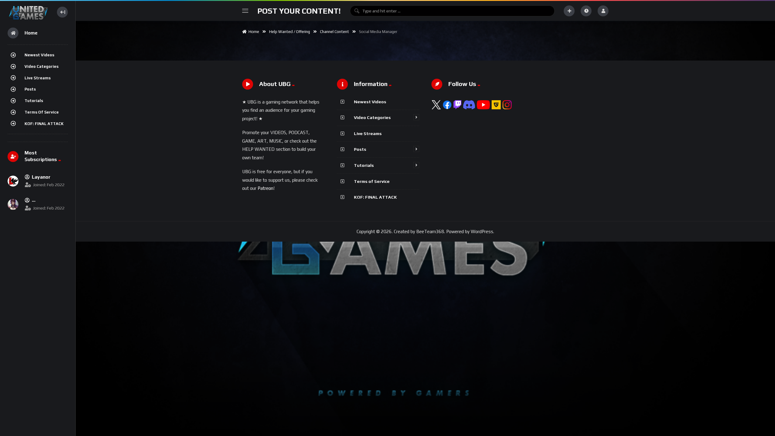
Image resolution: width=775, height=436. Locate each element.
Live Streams (38, 78)
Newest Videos (39, 55)
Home (253, 31)
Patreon (265, 188)
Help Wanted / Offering (289, 31)
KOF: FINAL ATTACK (44, 123)
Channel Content (334, 31)
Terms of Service (42, 112)
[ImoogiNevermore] (13, 204)
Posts (30, 89)
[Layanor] (13, 181)
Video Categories (41, 66)
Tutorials (34, 100)
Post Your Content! (299, 10)
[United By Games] (28, 12)
